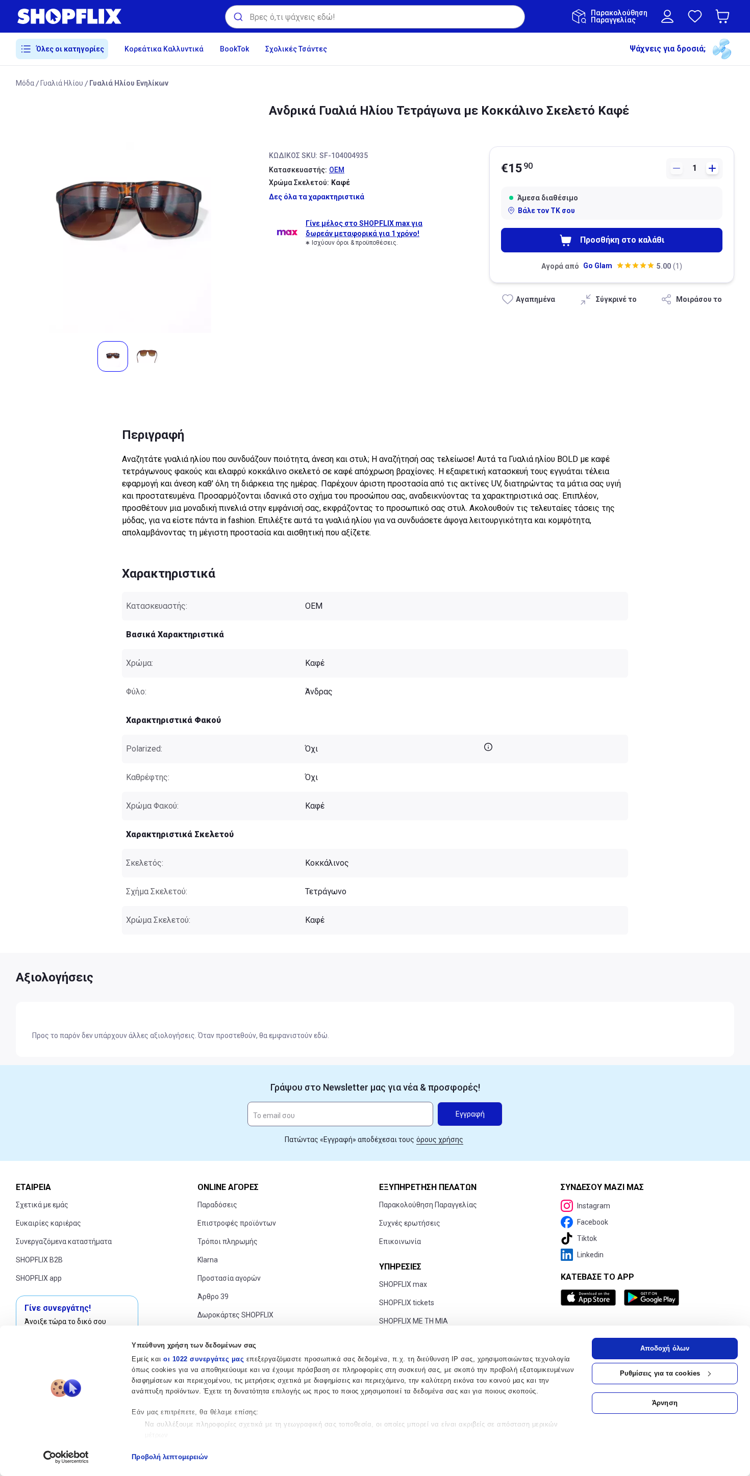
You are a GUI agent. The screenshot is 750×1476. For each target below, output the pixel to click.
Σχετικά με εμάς (42, 1205)
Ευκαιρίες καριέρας (48, 1223)
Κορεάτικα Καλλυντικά (164, 49)
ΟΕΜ (336, 170)
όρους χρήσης (439, 1139)
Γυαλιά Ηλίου (61, 83)
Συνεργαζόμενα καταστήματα (64, 1241)
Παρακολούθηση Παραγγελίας (428, 1205)
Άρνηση (665, 1403)
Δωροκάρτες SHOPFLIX (235, 1315)
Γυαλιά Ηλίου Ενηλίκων (128, 83)
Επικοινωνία (400, 1241)
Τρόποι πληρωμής (227, 1241)
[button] (724, 16)
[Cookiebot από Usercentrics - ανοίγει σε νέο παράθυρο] (66, 1457)
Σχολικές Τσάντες (296, 49)
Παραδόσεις (217, 1205)
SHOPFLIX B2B (39, 1260)
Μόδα (25, 83)
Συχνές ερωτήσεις (409, 1223)
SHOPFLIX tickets (406, 1303)
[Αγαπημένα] (695, 16)
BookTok (234, 49)
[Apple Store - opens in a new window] (590, 1297)
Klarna (207, 1260)
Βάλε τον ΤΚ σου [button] (546, 210)
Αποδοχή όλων (664, 1348)
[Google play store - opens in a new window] (651, 1297)
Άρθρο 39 (213, 1296)
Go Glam (597, 266)
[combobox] (375, 17)
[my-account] (667, 16)
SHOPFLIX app (39, 1278)
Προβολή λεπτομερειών (170, 1457)
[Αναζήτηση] (237, 17)
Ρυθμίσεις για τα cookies (660, 1373)
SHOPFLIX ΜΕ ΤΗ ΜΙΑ (413, 1321)
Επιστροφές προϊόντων (236, 1223)
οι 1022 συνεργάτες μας (203, 1359)
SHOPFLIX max (403, 1284)
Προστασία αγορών (229, 1278)
